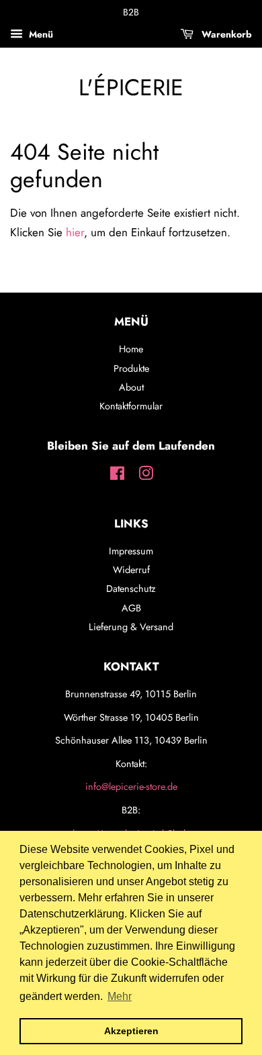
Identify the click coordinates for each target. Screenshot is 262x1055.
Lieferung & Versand (131, 627)
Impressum (131, 551)
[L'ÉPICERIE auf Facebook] (117, 476)
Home (131, 349)
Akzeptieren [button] (131, 1030)
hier (75, 232)
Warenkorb (225, 34)
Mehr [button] (119, 996)
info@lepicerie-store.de (131, 786)
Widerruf (131, 569)
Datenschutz (131, 588)
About (131, 387)
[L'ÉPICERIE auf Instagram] (145, 476)
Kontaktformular (131, 406)
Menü (39, 34)
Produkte (131, 368)
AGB (131, 608)
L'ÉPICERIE (131, 88)
